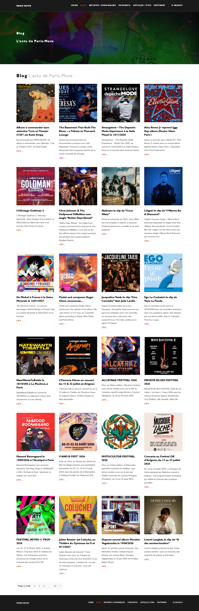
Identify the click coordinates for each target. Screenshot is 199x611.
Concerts (124, 5)
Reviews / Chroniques (102, 5)
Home (74, 5)
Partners (159, 5)
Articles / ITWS (142, 5)
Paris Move (23, 6)
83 (55, 586)
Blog (83, 5)
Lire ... (20, 151)
